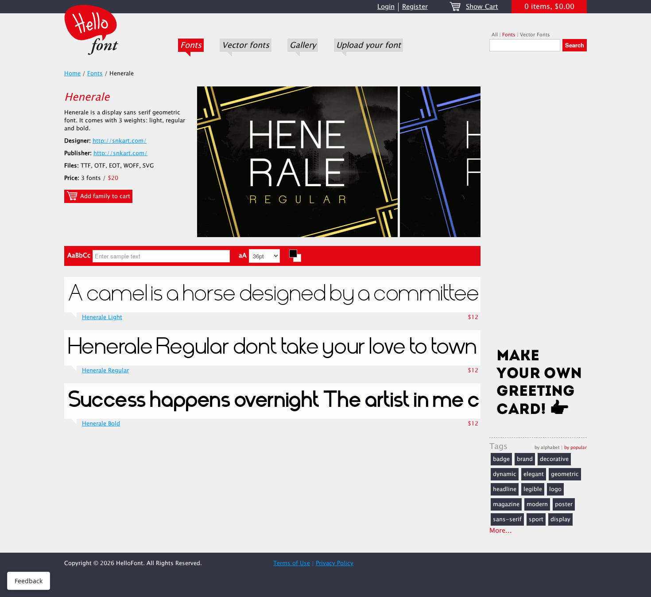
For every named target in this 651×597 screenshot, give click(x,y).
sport (536, 519)
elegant (533, 474)
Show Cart (482, 7)
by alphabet (547, 447)
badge (501, 459)
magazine (506, 504)
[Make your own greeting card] (538, 383)
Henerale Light (102, 317)
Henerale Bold (101, 423)
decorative (554, 459)
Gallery (303, 45)
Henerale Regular (105, 370)
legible (532, 489)
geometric (565, 474)
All (495, 35)
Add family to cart (104, 196)
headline (504, 489)
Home (72, 73)
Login (386, 7)
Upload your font (368, 45)
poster (564, 504)
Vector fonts (245, 45)
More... (500, 531)
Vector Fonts (535, 35)
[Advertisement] (538, 203)
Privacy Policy (334, 563)
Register (415, 7)
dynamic (504, 474)
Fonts (191, 45)
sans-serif (507, 519)
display (560, 519)
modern (537, 504)
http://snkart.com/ (120, 141)
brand (525, 459)
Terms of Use (291, 563)
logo (555, 489)
